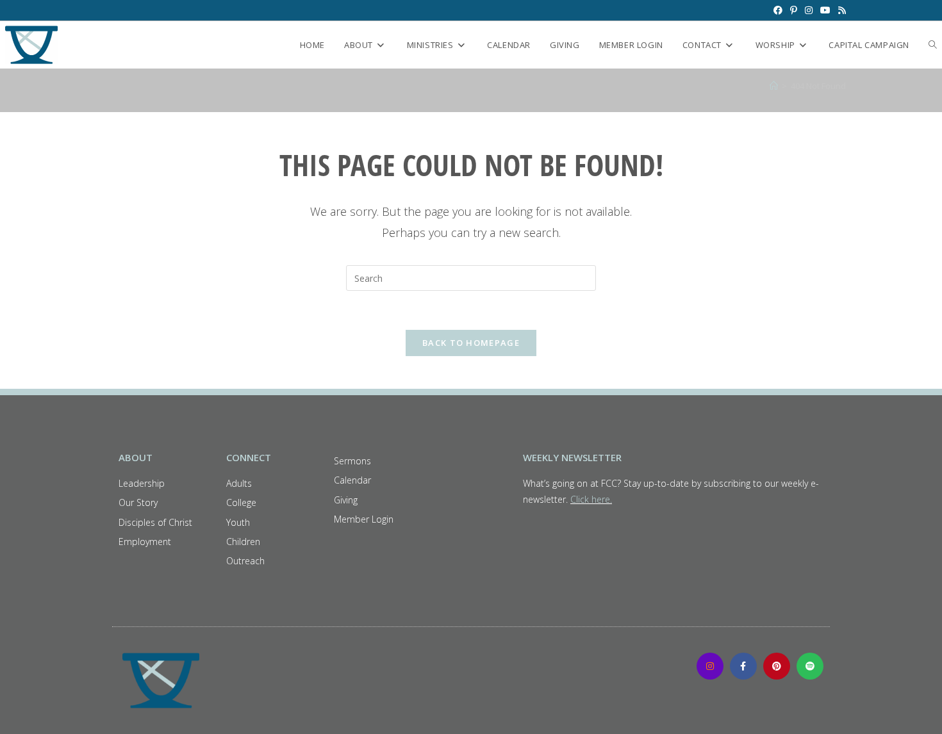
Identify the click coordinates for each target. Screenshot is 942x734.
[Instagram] (710, 666)
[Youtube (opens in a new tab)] (825, 10)
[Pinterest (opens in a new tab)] (793, 10)
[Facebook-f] (743, 666)
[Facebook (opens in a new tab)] (778, 10)
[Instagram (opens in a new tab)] (808, 10)
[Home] (774, 86)
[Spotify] (810, 666)
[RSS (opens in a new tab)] (840, 10)
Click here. (591, 499)
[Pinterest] (776, 666)
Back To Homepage (471, 342)
